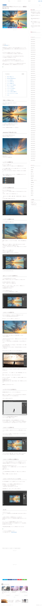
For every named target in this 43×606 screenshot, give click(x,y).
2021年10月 (33, 79)
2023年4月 (33, 41)
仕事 (32, 178)
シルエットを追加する (10, 86)
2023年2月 (33, 45)
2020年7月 (33, 111)
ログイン (33, 201)
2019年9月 (33, 132)
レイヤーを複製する (10, 80)
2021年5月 (33, 90)
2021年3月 (33, 94)
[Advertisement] (15, 36)
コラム (33, 184)
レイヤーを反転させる (10, 81)
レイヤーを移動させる (10, 83)
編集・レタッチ (34, 180)
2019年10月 (33, 130)
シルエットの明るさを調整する (12, 91)
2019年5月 (33, 141)
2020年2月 (33, 122)
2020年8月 (33, 109)
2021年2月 (33, 96)
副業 (32, 186)
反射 (19, 548)
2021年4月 (33, 92)
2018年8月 (33, 160)
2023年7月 (33, 39)
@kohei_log (6, 45)
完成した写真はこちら (10, 76)
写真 (32, 169)
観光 (32, 171)
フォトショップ (12, 548)
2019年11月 (33, 128)
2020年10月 (33, 105)
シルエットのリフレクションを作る (12, 93)
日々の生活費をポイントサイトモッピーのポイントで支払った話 (36, 22)
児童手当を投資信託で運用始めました (36, 26)
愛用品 (33, 182)
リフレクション (8, 548)
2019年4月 (33, 143)
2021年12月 (33, 75)
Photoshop (4, 548)
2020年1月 (33, 124)
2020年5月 (33, 115)
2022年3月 (33, 69)
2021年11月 (33, 77)
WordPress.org (34, 204)
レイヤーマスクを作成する (11, 88)
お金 (32, 188)
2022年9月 (33, 56)
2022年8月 (33, 58)
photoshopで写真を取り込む (11, 78)
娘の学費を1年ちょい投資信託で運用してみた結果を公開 (36, 13)
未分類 (33, 167)
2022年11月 (33, 52)
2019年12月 (33, 126)
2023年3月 (33, 43)
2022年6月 (33, 62)
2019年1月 (33, 149)
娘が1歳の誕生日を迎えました (36, 19)
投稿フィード (34, 202)
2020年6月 (33, 113)
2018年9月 (33, 158)
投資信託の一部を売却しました (36, 16)
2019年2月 (33, 147)
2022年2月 (33, 71)
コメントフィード (34, 203)
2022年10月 (33, 54)
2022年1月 (33, 73)
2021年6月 (33, 88)
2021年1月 (33, 98)
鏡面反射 (17, 548)
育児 (32, 195)
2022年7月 (33, 60)
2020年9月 (33, 107)
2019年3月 (33, 145)
